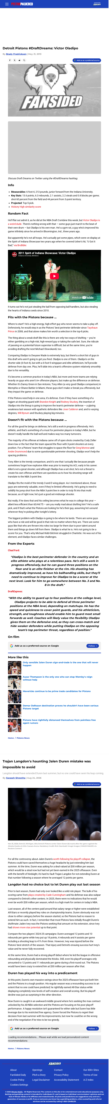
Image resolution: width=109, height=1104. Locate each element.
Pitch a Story (39, 1074)
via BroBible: (20, 245)
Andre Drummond (17, 451)
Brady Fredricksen (16, 54)
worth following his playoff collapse (71, 859)
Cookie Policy (17, 1079)
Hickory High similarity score (26, 206)
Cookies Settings (19, 1084)
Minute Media (17, 1092)
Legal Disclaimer (41, 1079)
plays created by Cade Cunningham (47, 894)
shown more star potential (26, 927)
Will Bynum (23, 413)
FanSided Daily (18, 1074)
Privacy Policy (61, 1074)
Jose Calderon (70, 409)
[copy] (24, 60)
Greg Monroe (83, 447)
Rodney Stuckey (69, 401)
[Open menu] (7, 4)
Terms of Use (90, 1074)
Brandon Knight (48, 401)
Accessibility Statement (66, 1079)
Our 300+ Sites (91, 1070)
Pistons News (23, 738)
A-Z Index (88, 1079)
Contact (58, 1070)
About (13, 1070)
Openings (37, 1070)
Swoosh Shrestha (15, 778)
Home (11, 738)
